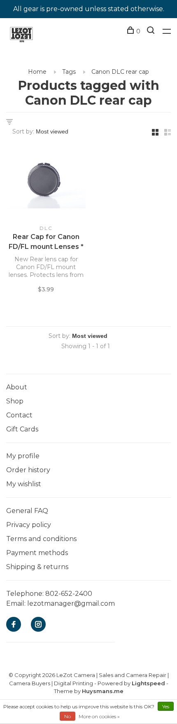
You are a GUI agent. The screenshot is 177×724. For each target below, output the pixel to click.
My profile (23, 456)
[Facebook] (13, 625)
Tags (69, 71)
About (16, 387)
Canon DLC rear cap (120, 71)
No (67, 716)
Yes (165, 706)
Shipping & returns (37, 567)
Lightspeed (148, 683)
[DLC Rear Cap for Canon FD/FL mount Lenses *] (46, 183)
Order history (28, 470)
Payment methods (37, 553)
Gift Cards (22, 429)
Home (37, 71)
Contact (19, 415)
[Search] (151, 31)
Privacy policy (28, 525)
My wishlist (23, 484)
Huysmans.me (102, 691)
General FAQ (27, 511)
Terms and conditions (41, 539)
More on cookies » (99, 716)
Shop (14, 401)
